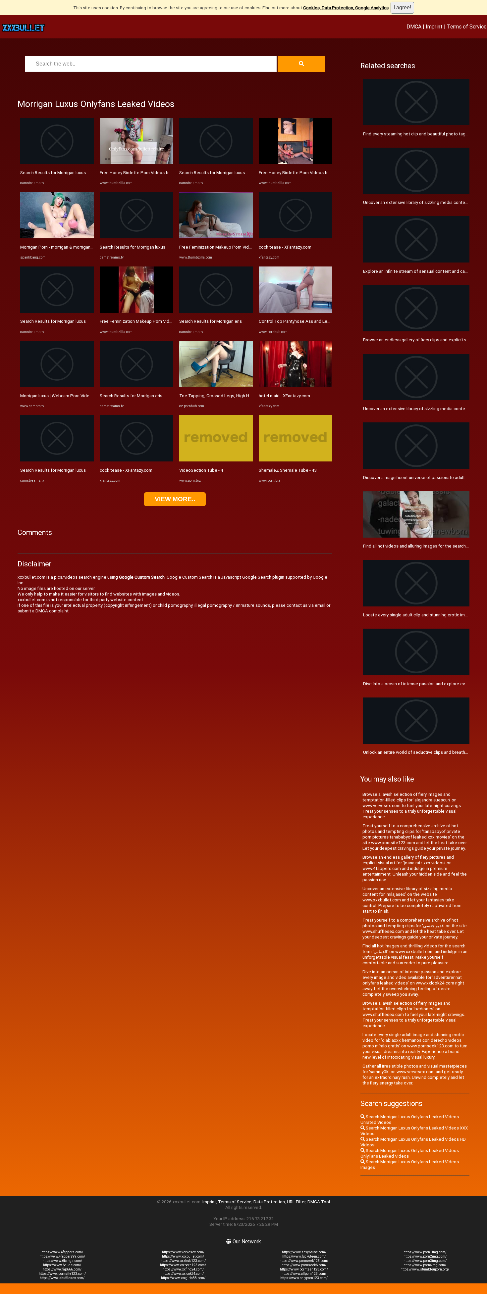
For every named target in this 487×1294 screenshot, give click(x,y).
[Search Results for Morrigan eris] (136, 386)
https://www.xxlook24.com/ (183, 1273)
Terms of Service (466, 26)
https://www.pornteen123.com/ (304, 1269)
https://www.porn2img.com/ (425, 1256)
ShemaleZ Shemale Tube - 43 (288, 470)
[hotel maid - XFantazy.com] (295, 386)
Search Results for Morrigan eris (131, 396)
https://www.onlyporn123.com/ (304, 1278)
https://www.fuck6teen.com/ (304, 1256)
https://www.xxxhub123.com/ (183, 1261)
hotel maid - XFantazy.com (284, 396)
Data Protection (269, 1202)
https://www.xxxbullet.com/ (183, 1256)
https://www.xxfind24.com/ (183, 1269)
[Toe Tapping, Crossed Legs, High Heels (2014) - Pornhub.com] (216, 386)
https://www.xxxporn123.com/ (183, 1265)
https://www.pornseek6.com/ (304, 1265)
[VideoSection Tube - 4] (216, 460)
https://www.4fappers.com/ (62, 1252)
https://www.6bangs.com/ (62, 1261)
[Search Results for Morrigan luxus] (57, 163)
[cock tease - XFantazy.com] (136, 460)
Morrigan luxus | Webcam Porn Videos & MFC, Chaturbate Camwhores (88, 396)
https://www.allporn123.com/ (304, 1273)
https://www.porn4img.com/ (425, 1265)
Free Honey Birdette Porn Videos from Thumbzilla (148, 172)
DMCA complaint (52, 611)
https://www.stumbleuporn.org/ (425, 1269)
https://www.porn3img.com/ (425, 1261)
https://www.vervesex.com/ (183, 1252)
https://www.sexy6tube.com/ (304, 1252)
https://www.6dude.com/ (62, 1265)
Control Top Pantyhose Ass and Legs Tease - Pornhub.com (317, 321)
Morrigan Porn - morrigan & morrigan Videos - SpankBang (75, 247)
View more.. (175, 499)
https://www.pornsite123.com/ (62, 1273)
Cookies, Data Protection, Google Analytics (346, 8)
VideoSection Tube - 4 (201, 470)
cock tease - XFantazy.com (126, 470)
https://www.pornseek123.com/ (304, 1261)
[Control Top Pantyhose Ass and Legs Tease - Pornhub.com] (295, 311)
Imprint (434, 26)
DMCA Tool (318, 1202)
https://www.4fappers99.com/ (62, 1256)
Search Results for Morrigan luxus (53, 172)
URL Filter (296, 1202)
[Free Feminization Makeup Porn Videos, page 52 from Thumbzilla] (136, 311)
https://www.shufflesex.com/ (62, 1278)
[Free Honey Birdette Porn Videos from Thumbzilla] (136, 163)
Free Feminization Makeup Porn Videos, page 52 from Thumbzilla (164, 321)
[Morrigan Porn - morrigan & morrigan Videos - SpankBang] (57, 237)
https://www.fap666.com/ (62, 1269)
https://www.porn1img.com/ (425, 1252)
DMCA (413, 26)
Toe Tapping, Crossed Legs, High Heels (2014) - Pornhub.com (240, 396)
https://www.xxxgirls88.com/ (183, 1278)
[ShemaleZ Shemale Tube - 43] (295, 460)
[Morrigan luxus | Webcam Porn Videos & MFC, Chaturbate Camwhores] (57, 386)
